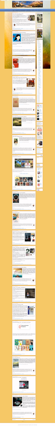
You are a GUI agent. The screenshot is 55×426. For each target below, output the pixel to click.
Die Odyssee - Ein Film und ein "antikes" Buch (40, 113)
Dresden (22, 93)
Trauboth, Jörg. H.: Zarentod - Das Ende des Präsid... (39, 68)
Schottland (30, 374)
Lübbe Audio (24, 274)
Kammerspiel (18, 374)
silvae (38, 179)
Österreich (20, 113)
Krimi (17, 153)
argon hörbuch (14, 46)
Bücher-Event (15, 93)
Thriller (30, 209)
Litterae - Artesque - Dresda (39, 150)
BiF (14, 392)
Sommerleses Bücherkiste (39, 171)
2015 (38, 100)
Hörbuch (23, 54)
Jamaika (19, 284)
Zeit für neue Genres (40, 183)
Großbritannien (15, 374)
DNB (19, 219)
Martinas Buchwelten (40, 175)
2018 (38, 98)
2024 (38, 42)
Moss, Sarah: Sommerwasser (16, 357)
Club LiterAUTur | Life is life (41, 184)
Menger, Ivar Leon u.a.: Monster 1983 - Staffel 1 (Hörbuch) (20, 396)
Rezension (15, 29)
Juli (38, 89)
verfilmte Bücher (24, 133)
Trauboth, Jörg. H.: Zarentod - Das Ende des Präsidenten (20, 231)
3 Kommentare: (21, 243)
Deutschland (16, 209)
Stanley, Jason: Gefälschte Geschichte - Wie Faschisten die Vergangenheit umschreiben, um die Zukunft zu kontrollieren (39, 107)
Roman (21, 133)
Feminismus (17, 54)
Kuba (22, 74)
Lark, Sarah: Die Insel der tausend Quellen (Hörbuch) (19, 267)
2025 (38, 41)
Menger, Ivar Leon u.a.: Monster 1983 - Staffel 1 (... (39, 87)
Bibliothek (17, 189)
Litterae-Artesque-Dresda (28, 93)
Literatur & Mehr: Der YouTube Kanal (39, 152)
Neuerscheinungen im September (41, 176)
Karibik (21, 74)
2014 (38, 101)
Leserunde (18, 113)
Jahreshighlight (15, 153)
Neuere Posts (14, 419)
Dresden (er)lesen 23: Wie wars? (17, 156)
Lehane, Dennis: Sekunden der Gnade (17, 136)
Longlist (14, 354)
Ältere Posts (34, 419)
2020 (38, 96)
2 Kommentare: (21, 28)
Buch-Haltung (39, 168)
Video (30, 392)
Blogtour (17, 301)
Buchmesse (17, 93)
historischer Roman (15, 284)
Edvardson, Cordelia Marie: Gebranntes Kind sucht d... (39, 70)
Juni (38, 90)
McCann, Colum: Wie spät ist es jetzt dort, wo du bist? (40, 119)
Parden (28, 54)
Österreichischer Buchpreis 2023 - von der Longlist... (39, 80)
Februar (39, 93)
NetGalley (26, 54)
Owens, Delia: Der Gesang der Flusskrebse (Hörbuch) (19, 116)
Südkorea (33, 54)
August (39, 88)
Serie (27, 284)
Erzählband (15, 54)
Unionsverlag (21, 364)
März (38, 92)
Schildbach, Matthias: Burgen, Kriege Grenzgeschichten (20, 77)
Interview (27, 392)
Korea (25, 54)
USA (22, 133)
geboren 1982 (29, 49)
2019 (38, 97)
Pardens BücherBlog (31, 54)
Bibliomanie (15, 189)
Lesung (25, 189)
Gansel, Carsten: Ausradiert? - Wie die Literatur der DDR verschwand (39, 110)
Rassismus (26, 153)
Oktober (39, 45)
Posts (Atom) (25, 421)
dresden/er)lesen (24, 93)
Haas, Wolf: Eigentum (39, 56)
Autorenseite (15, 301)
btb (20, 219)
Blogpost (15, 392)
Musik (13, 29)
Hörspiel (14, 417)
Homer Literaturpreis (26, 301)
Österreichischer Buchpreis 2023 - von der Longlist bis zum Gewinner (22, 322)
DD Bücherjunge (20, 93)
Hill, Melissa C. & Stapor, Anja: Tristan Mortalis (19, 192)
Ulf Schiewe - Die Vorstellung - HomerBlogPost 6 (19, 287)
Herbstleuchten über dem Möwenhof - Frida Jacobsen (41, 173)
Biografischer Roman (15, 113)
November (39, 44)
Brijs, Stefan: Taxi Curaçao (16, 212)
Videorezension (33, 392)
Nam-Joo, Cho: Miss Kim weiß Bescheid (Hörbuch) (19, 32)
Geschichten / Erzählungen (20, 54)
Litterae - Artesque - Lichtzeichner (39, 149)
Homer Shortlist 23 (29, 301)
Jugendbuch (18, 209)
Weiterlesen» (14, 72)
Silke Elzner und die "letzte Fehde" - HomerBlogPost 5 (20, 377)
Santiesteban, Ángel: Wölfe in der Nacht (18, 57)
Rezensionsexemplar (17, 29)
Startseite (24, 419)
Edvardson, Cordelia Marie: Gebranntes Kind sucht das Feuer (20, 247)
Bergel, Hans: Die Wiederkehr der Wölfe (18, 304)
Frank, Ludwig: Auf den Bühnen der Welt (39, 48)
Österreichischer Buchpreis (24, 113)
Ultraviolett (20, 29)
